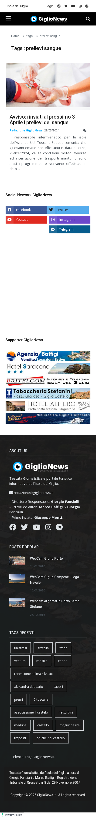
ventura (20, 661)
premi (18, 699)
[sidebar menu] (8, 19)
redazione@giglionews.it (33, 492)
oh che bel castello (51, 738)
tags (29, 36)
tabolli (58, 686)
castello (43, 725)
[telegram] (86, 6)
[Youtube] (37, 528)
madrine (20, 725)
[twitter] (65, 6)
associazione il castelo (31, 712)
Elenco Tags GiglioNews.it (34, 756)
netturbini (66, 712)
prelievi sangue (50, 36)
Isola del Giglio (17, 6)
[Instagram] (48, 528)
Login (50, 6)
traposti (20, 738)
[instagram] (80, 6)
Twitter (62, 209)
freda (63, 648)
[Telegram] (59, 528)
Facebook (23, 209)
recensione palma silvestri (33, 673)
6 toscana (41, 699)
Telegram (66, 229)
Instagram (67, 219)
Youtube (22, 219)
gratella (43, 648)
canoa (62, 661)
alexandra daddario (28, 686)
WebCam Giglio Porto (46, 558)
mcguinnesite (70, 725)
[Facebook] (12, 528)
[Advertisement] (48, 289)
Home (15, 36)
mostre (41, 661)
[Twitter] (24, 528)
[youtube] (73, 6)
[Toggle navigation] (88, 19)
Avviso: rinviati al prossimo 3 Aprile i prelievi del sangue (42, 119)
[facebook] (58, 6)
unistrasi (20, 648)
